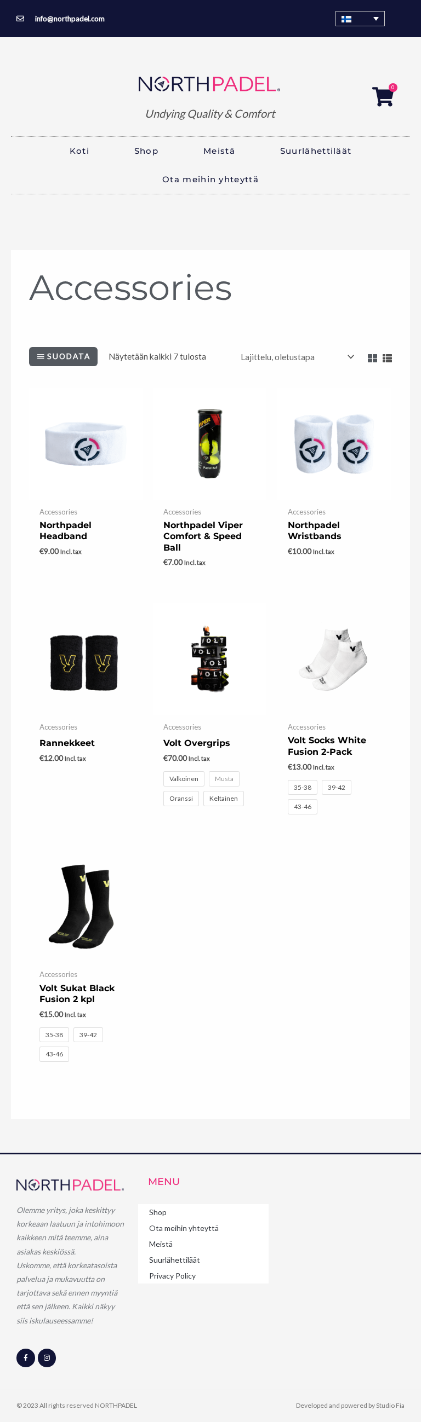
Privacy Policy (172, 1275)
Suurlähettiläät (316, 151)
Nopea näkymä (85, 491)
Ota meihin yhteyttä (210, 179)
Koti (79, 151)
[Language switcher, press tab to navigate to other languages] (359, 18)
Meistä (219, 151)
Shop (146, 151)
